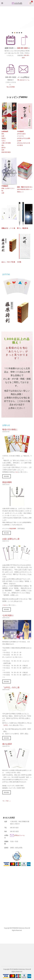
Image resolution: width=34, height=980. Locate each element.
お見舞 (19, 140)
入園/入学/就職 (6, 143)
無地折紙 (26, 187)
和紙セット (20, 192)
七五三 (3, 140)
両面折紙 (22, 189)
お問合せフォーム (19, 835)
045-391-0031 (22, 48)
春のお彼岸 (7, 744)
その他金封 (20, 131)
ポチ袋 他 (20, 145)
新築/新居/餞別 (6, 152)
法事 (3, 193)
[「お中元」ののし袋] (17, 710)
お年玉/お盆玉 (21, 133)
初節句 (3, 138)
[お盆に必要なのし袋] (17, 561)
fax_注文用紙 (11, 87)
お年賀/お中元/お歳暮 (23, 138)
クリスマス (20, 136)
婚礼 (3, 133)
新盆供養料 (7, 482)
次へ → (9, 801)
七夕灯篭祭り (8, 615)
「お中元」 (5, 725)
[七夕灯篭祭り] (17, 638)
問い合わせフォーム (23, 80)
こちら (16, 472)
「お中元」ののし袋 (10, 687)
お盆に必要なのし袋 (10, 539)
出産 (3, 136)
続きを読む (6, 476)
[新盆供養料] (17, 505)
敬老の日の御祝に (9, 429)
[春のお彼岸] (17, 766)
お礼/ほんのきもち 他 (23, 143)
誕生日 (3, 147)
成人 (3, 145)
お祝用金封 (5, 131)
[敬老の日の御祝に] (17, 452)
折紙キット (29, 189)
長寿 (3, 150)
